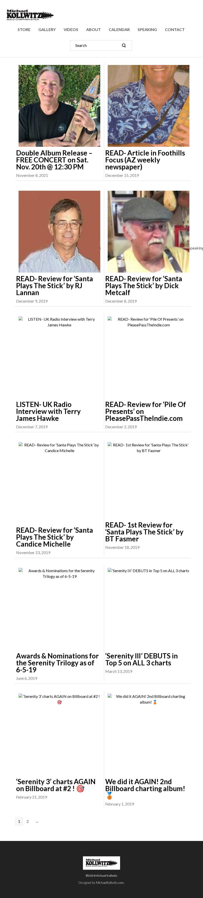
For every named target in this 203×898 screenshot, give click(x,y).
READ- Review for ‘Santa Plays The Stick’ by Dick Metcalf (143, 285)
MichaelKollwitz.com (110, 883)
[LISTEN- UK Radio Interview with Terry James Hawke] (58, 357)
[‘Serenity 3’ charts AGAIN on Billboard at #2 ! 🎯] (58, 734)
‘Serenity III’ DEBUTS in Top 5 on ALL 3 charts (141, 659)
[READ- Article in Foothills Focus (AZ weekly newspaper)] (147, 105)
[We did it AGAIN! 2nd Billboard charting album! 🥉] (147, 734)
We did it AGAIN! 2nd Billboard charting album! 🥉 (145, 788)
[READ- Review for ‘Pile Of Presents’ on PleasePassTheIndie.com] (147, 357)
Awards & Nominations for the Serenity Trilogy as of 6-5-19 (57, 662)
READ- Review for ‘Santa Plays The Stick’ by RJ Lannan (54, 285)
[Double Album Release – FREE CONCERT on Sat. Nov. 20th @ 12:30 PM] (58, 105)
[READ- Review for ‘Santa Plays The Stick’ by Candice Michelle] (58, 483)
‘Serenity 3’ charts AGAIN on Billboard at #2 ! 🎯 (56, 785)
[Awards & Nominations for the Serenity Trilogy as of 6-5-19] (58, 608)
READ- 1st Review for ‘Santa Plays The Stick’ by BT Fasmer (144, 532)
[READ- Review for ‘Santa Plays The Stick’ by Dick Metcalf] (147, 231)
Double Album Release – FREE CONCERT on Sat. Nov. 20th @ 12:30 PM (54, 160)
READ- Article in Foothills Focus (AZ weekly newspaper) (145, 160)
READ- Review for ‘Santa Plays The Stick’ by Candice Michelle (54, 537)
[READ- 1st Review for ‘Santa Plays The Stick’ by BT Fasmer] (147, 480)
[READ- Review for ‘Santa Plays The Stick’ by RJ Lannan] (58, 231)
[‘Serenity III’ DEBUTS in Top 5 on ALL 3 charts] (147, 608)
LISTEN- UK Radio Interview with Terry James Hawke (48, 411)
